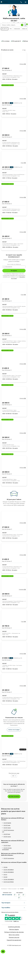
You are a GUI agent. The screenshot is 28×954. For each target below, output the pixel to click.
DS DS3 (5, 877)
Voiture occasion (12, 888)
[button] (6, 28)
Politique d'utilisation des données (14, 932)
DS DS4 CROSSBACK (9, 879)
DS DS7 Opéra (7, 827)
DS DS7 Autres (7, 836)
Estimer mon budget (14, 729)
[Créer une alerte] (3, 951)
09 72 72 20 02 (7, 895)
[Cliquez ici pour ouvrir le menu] (25, 2)
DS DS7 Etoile (7, 825)
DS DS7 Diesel (7, 845)
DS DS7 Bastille (7, 823)
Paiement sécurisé (14, 937)
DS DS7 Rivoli (7, 834)
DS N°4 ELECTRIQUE (9, 882)
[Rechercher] (22, 25)
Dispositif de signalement (14, 940)
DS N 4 (5, 874)
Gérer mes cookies (14, 935)
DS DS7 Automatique (9, 858)
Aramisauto (4, 888)
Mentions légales (14, 929)
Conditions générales (14, 927)
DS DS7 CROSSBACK (9, 869)
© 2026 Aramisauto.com (14, 945)
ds (18, 888)
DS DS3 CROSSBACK (9, 872)
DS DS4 (5, 867)
